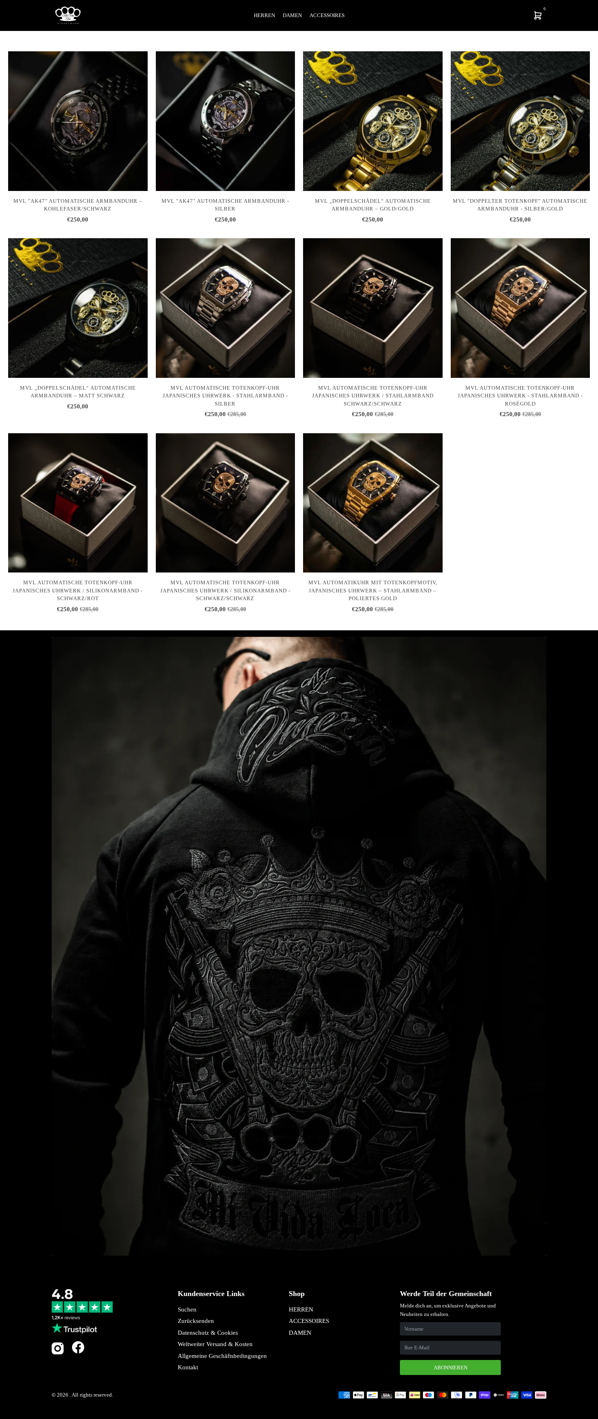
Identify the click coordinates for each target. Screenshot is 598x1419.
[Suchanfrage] (484, 15)
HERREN (301, 1309)
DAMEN (300, 1332)
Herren (264, 15)
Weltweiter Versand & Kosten (215, 1344)
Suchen (187, 1309)
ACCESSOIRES (309, 1321)
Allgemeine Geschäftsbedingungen (222, 1356)
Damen (292, 15)
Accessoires (327, 15)
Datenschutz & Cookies (208, 1332)
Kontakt (188, 1367)
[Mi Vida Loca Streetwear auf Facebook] (78, 1347)
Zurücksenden (196, 1321)
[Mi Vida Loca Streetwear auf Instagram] (58, 1353)
